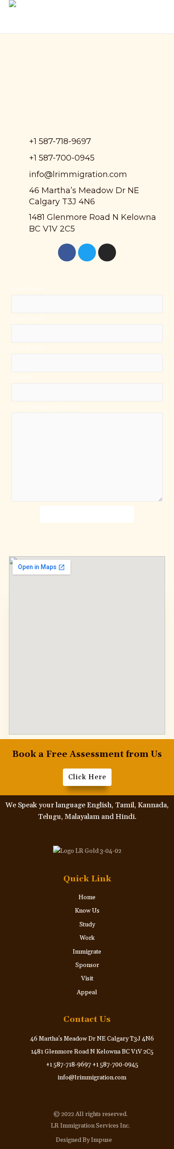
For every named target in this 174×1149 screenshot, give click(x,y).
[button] (148, 17)
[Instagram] (107, 252)
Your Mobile (28, 348)
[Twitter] (87, 252)
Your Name (27, 289)
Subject (21, 377)
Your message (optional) (45, 407)
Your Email (27, 318)
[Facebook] (67, 252)
